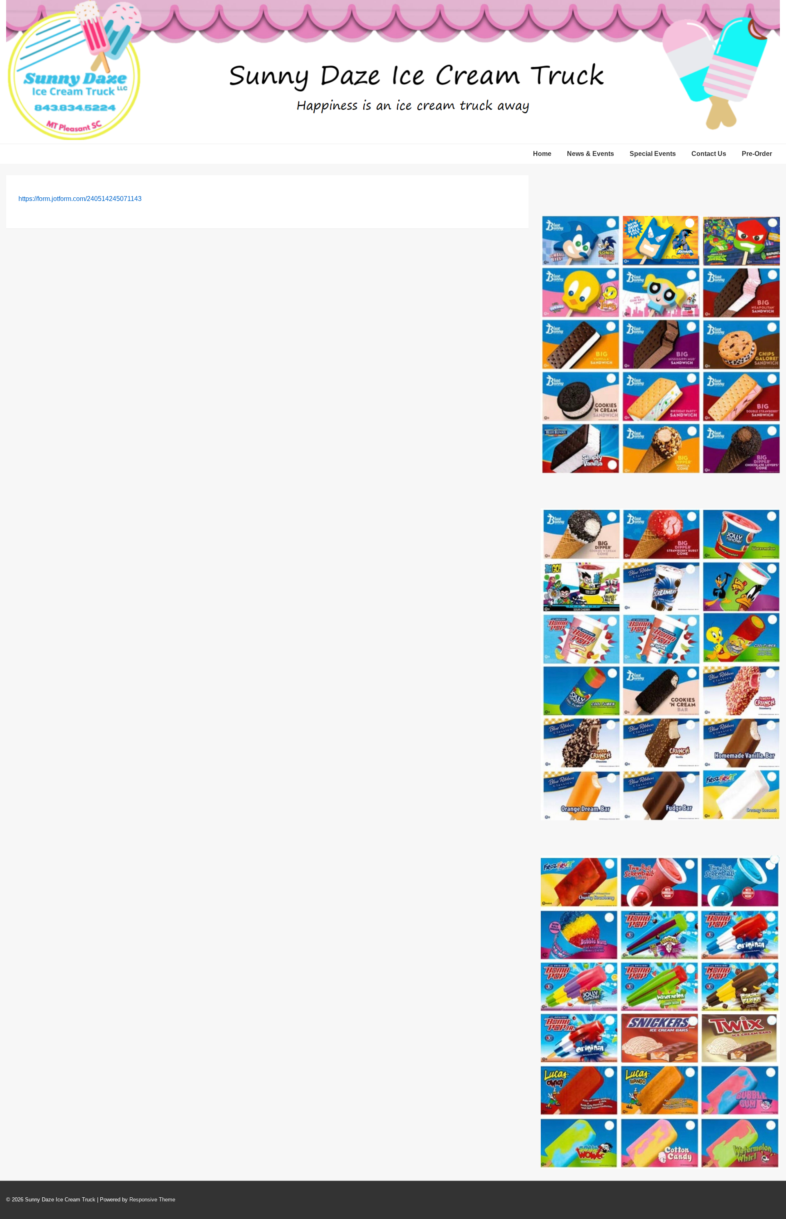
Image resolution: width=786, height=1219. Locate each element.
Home (542, 153)
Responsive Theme (152, 1199)
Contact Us (708, 153)
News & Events (590, 153)
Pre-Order (757, 153)
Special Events (653, 153)
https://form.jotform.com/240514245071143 (80, 198)
